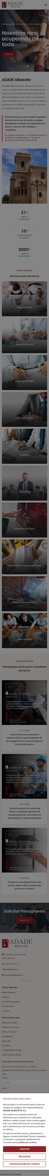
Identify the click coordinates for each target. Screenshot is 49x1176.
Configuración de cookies (24, 1164)
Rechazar (24, 1156)
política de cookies (28, 1142)
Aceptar (25, 1149)
